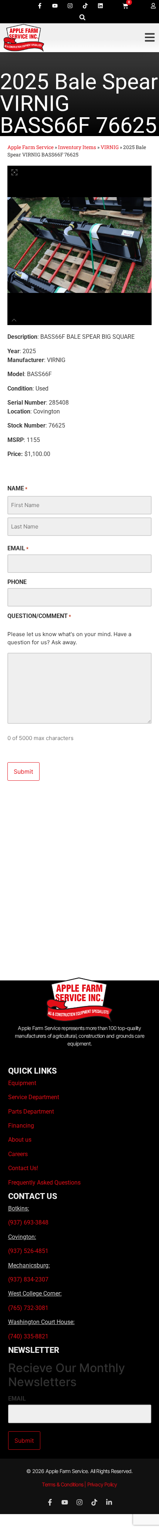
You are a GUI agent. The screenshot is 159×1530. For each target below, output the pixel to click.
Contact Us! (23, 1168)
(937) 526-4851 (28, 1250)
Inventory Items (77, 147)
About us (19, 1139)
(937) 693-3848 (28, 1222)
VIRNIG (110, 147)
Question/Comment (39, 616)
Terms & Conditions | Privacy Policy (79, 1484)
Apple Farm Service (30, 147)
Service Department (33, 1097)
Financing (21, 1125)
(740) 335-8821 (29, 1336)
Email (17, 548)
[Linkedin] (100, 5)
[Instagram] (69, 5)
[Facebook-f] (39, 5)
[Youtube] (54, 5)
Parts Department (31, 1111)
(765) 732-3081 (28, 1307)
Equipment (22, 1083)
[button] (82, 17)
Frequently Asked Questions (44, 1182)
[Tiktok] (85, 5)
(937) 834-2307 (28, 1279)
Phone (17, 582)
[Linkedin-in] (109, 1502)
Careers (18, 1154)
